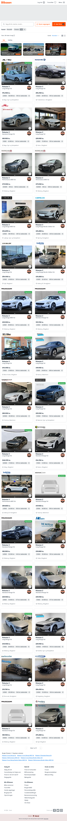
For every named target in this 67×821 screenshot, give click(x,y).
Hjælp (26, 800)
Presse (26, 785)
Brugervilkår (28, 788)
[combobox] (17, 24)
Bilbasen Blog (49, 775)
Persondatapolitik (30, 790)
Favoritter (7, 788)
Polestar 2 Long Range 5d (9, 755)
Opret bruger (8, 795)
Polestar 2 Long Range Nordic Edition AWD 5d (14, 760)
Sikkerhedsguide (29, 798)
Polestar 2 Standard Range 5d (43, 755)
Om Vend (27, 803)
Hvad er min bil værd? (11, 775)
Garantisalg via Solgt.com (12, 772)
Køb (4, 40)
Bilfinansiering (28, 772)
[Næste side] (40, 748)
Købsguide (27, 777)
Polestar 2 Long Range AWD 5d (25, 755)
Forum (47, 770)
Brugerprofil (8, 793)
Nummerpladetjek (30, 775)
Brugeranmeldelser (51, 772)
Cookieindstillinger (30, 793)
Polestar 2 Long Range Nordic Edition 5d (31, 758)
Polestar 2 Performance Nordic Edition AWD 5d (40, 760)
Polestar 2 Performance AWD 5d (10, 758)
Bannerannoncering (30, 795)
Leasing (10, 40)
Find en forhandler (30, 770)
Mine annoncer (8, 785)
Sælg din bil (8, 770)
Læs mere (46, 818)
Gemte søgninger (9, 790)
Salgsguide (7, 777)
